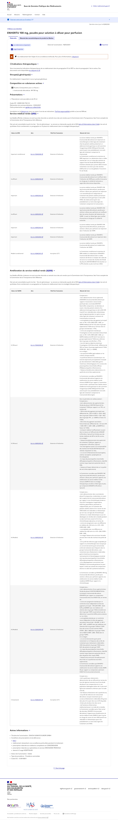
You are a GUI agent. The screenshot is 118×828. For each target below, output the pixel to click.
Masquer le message (109, 19)
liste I (14, 741)
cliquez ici (75, 57)
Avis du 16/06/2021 (36, 253)
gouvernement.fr (79, 789)
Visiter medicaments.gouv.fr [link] (101, 6)
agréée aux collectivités (33, 107)
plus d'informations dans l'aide (89, 124)
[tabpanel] (59, 403)
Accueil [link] (9, 15)
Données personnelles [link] (45, 813)
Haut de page (60, 768)
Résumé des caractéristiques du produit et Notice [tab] (36, 38)
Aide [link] (43, 15)
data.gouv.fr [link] (105, 789)
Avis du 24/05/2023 (36, 196)
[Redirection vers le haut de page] (38, 64)
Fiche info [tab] (13, 38)
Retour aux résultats (15, 29)
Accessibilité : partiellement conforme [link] (16, 813)
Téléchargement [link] (27, 15)
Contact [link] (37, 15)
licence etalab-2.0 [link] (42, 817)
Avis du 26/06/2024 (36, 179)
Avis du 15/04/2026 (36, 154)
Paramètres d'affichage (70, 813)
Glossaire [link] (17, 15)
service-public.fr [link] (93, 789)
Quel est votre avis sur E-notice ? (21, 20)
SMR (34, 113)
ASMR (49, 270)
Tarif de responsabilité (62, 111)
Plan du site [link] (56, 813)
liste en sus (24, 111)
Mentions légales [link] (33, 813)
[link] (42, 6)
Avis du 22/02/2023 (36, 237)
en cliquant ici (33, 70)
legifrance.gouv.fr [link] (65, 789)
